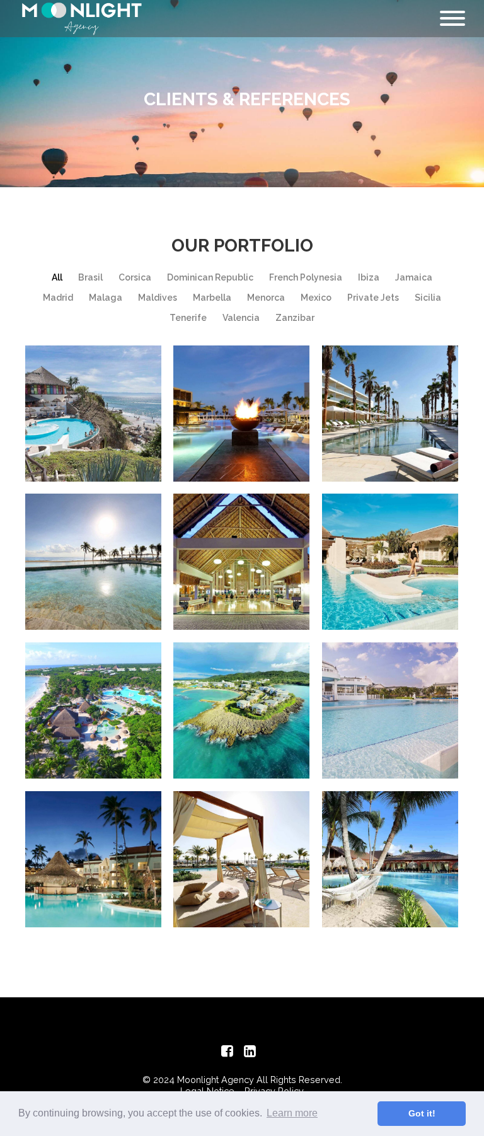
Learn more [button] (292, 1113)
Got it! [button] (421, 1113)
